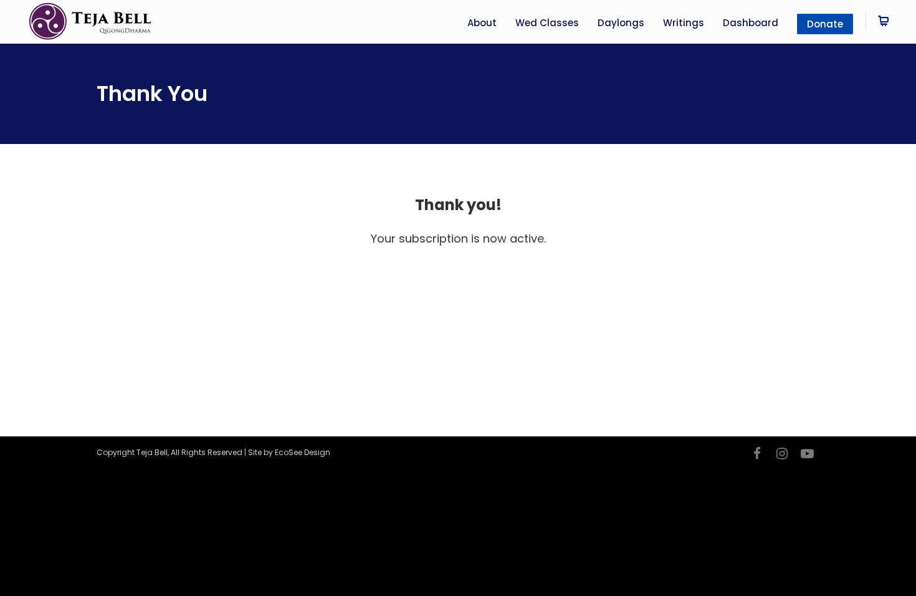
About (482, 22)
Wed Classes (547, 22)
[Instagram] (782, 453)
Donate (825, 24)
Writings (683, 22)
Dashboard (750, 22)
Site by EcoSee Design (289, 452)
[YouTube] (806, 453)
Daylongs (621, 22)
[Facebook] (757, 453)
